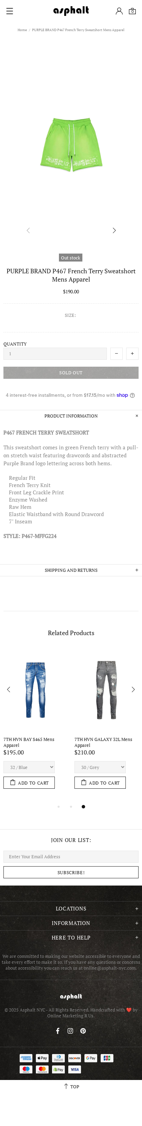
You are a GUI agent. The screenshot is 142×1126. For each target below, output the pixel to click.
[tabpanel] (35, 726)
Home (22, 30)
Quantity (15, 344)
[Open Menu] (9, 11)
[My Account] (119, 11)
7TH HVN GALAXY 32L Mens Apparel (103, 742)
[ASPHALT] (71, 11)
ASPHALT (71, 997)
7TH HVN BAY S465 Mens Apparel (29, 742)
